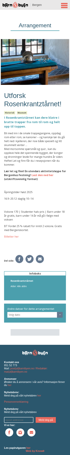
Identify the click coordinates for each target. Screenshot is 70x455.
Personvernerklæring (16, 401)
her (9, 385)
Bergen (37, 5)
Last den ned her (42, 175)
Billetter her (11, 236)
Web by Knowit (35, 451)
